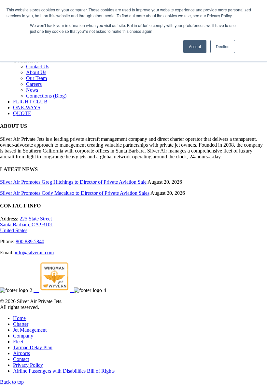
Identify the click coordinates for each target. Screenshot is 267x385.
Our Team (36, 78)
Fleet (18, 341)
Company (23, 336)
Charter (20, 324)
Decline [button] (223, 46)
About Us (36, 72)
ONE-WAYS (26, 107)
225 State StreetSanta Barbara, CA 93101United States (26, 224)
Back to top (12, 382)
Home (19, 318)
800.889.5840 (30, 241)
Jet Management (30, 330)
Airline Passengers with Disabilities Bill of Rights (64, 371)
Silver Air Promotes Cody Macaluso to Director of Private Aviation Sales (74, 193)
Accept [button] (195, 46)
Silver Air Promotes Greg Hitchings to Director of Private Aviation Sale (73, 182)
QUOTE (22, 113)
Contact (21, 359)
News (32, 90)
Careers (34, 84)
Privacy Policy (28, 365)
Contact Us (37, 66)
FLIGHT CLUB (30, 101)
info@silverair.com (34, 252)
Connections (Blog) (46, 96)
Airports (21, 353)
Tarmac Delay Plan (32, 347)
